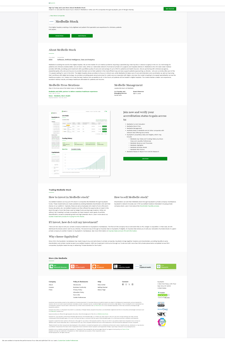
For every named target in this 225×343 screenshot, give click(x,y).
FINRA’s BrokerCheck (103, 314)
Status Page (101, 290)
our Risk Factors (98, 305)
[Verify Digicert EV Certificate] (161, 304)
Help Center (101, 285)
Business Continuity (79, 287)
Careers (51, 287)
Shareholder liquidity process (149, 206)
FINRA (52, 311)
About (51, 285)
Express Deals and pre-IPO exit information (123, 231)
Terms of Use (125, 329)
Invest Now (59, 36)
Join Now (145, 158)
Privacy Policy (77, 290)
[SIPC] (162, 314)
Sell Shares (82, 36)
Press (50, 290)
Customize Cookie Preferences (68, 340)
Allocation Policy (78, 292)
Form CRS (76, 295)
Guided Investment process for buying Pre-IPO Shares (66, 216)
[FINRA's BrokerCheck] (163, 309)
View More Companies (57, 15)
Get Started (170, 9)
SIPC (55, 311)
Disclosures (77, 285)
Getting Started (102, 287)
